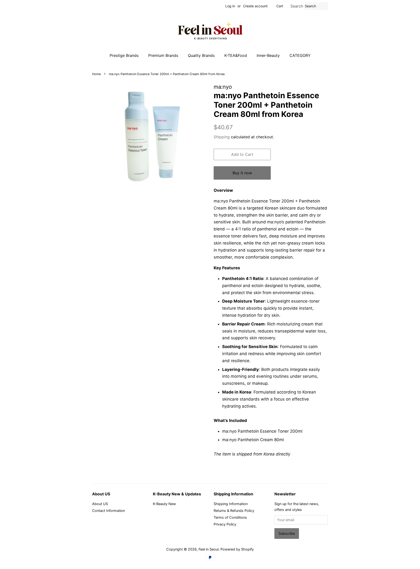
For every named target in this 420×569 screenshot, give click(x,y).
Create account (255, 6)
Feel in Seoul (209, 549)
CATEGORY (300, 55)
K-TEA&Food (235, 55)
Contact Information (108, 510)
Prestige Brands (124, 55)
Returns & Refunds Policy (234, 510)
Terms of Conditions (230, 517)
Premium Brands (163, 55)
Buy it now (242, 172)
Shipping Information (231, 504)
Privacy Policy (225, 524)
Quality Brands (201, 55)
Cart (279, 6)
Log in (230, 6)
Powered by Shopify (237, 549)
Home (96, 74)
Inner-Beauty (268, 55)
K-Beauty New (164, 504)
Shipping (222, 136)
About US (100, 504)
